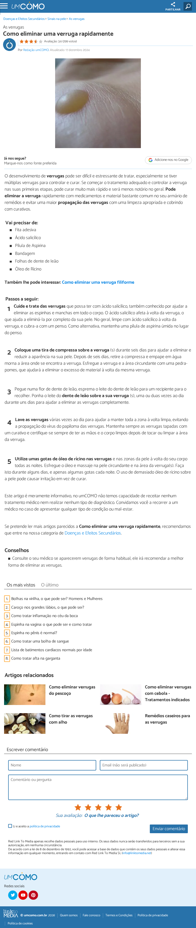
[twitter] (12, 895)
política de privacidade (45, 826)
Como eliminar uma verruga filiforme (98, 282)
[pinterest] (33, 895)
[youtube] (23, 895)
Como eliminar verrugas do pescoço (72, 690)
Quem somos (69, 915)
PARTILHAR (172, 9)
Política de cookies (20, 923)
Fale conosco (91, 915)
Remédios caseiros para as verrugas (167, 719)
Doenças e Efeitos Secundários (24, 19)
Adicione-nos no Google (171, 160)
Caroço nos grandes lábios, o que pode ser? (47, 607)
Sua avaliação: (69, 816)
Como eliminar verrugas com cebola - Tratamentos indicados (168, 693)
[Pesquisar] (189, 6)
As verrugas (76, 19)
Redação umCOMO (36, 50)
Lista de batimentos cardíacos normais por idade (51, 650)
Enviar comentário (169, 829)
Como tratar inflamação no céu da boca (44, 615)
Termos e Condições (118, 915)
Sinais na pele (56, 19)
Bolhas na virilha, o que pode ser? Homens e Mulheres (57, 598)
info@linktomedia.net (136, 853)
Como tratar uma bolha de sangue (40, 641)
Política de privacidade (153, 915)
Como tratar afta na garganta (35, 658)
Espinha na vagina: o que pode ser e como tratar (51, 624)
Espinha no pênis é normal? (34, 633)
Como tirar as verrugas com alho (71, 719)
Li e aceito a (36, 826)
